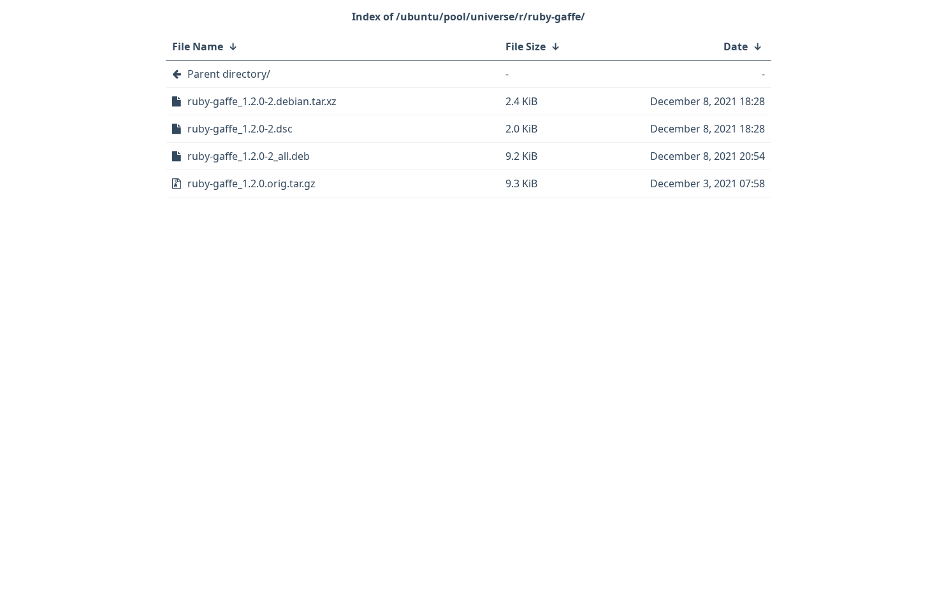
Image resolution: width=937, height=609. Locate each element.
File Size (525, 46)
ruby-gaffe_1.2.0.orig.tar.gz (251, 183)
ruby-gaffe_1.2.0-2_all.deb (248, 156)
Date (735, 46)
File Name (197, 46)
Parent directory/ (228, 74)
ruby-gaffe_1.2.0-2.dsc (240, 129)
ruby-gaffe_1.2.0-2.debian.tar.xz (262, 101)
